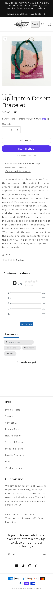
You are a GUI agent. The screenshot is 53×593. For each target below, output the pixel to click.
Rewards (35, 24)
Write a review (26, 324)
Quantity (6, 124)
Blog (8, 461)
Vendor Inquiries (14, 468)
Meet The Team (14, 448)
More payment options (26, 156)
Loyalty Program (14, 455)
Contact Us (11, 422)
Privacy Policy (13, 429)
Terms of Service (14, 442)
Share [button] (9, 254)
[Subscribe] (44, 554)
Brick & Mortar (13, 409)
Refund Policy (13, 435)
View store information (17, 171)
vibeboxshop (22, 588)
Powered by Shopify (34, 588)
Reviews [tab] (11, 334)
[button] (3, 24)
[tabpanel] (26, 365)
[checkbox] (10, 353)
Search (9, 416)
